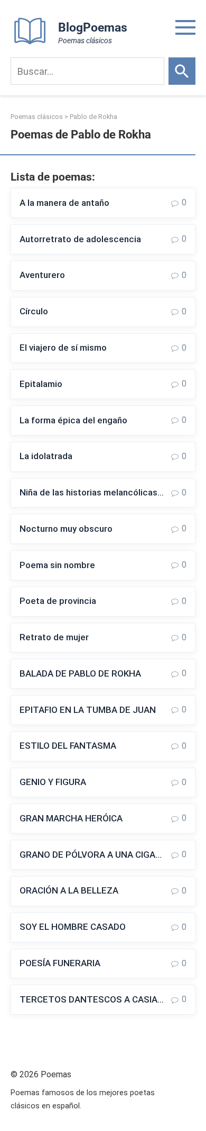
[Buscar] (181, 71)
